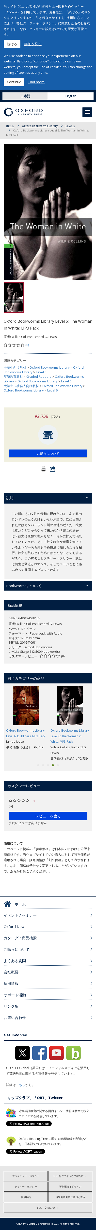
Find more (36, 82)
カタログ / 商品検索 (20, 937)
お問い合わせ (15, 1017)
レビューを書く (48, 815)
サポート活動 (15, 994)
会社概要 (11, 972)
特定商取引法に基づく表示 (70, 1197)
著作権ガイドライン (70, 1186)
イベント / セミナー (20, 915)
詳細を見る (33, 44)
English (70, 96)
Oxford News (15, 926)
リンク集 (11, 1006)
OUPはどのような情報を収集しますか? (72, 1176)
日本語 (25, 96)
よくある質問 (15, 960)
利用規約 (26, 1197)
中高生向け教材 (15, 367)
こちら (20, 1085)
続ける (12, 44)
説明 (10, 497)
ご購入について (48, 453)
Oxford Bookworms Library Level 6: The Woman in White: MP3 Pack (69, 736)
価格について (13, 843)
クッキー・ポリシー (26, 1186)
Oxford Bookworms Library (40, 126)
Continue (14, 82)
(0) (27, 345)
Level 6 (70, 126)
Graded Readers (38, 376)
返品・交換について (48, 1207)
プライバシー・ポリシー (25, 1176)
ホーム (10, 126)
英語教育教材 (13, 376)
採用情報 (11, 983)
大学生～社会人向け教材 (21, 386)
